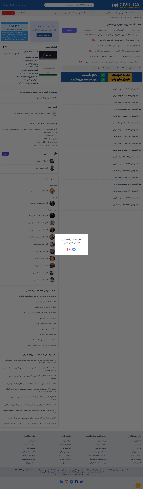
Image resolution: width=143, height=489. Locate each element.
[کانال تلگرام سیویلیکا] (74, 249)
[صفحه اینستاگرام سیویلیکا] (69, 249)
